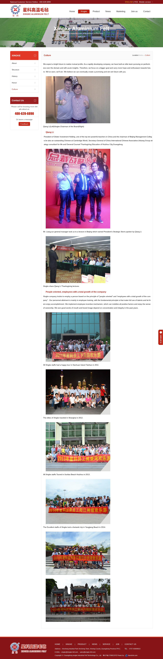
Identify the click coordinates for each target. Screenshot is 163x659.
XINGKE (69, 644)
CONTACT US (130, 644)
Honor (14, 83)
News (108, 11)
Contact (146, 11)
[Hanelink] (126, 655)
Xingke (84, 11)
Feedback (24, 124)
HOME (57, 644)
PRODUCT (82, 644)
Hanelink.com (132, 655)
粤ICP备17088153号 (109, 655)
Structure (15, 70)
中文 (136, 2)
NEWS (94, 644)
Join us (134, 11)
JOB (117, 644)
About (14, 63)
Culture (15, 89)
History (14, 76)
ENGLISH (129, 2)
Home (72, 11)
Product (96, 11)
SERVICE (106, 644)
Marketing (120, 11)
